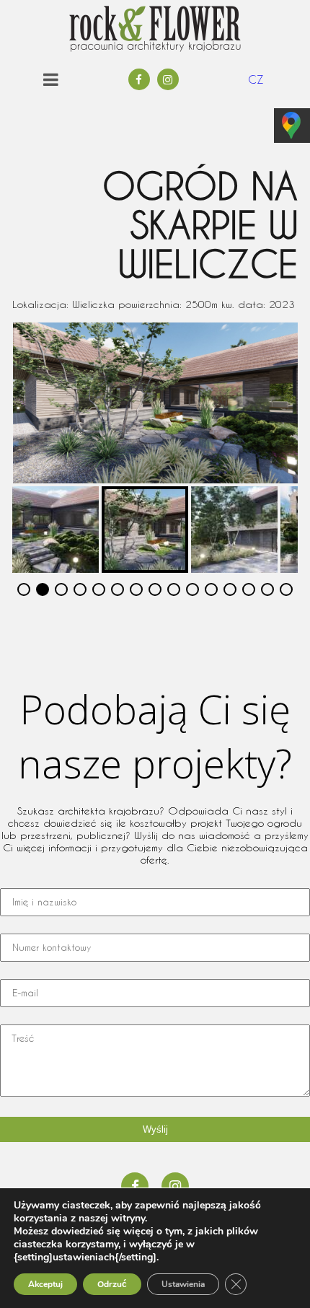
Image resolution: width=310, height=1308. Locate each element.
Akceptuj (45, 1284)
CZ (256, 79)
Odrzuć (112, 1284)
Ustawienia (183, 1284)
